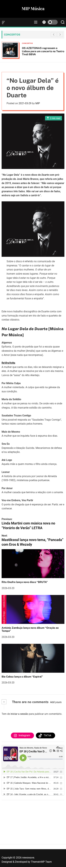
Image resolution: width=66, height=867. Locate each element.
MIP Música (33, 8)
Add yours (56, 702)
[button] (60, 34)
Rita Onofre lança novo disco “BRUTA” (25, 582)
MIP (37, 103)
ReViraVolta (8, 362)
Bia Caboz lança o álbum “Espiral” (22, 676)
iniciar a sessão (19, 713)
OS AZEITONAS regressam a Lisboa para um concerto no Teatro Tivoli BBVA (43, 51)
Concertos (27, 43)
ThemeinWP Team (41, 861)
